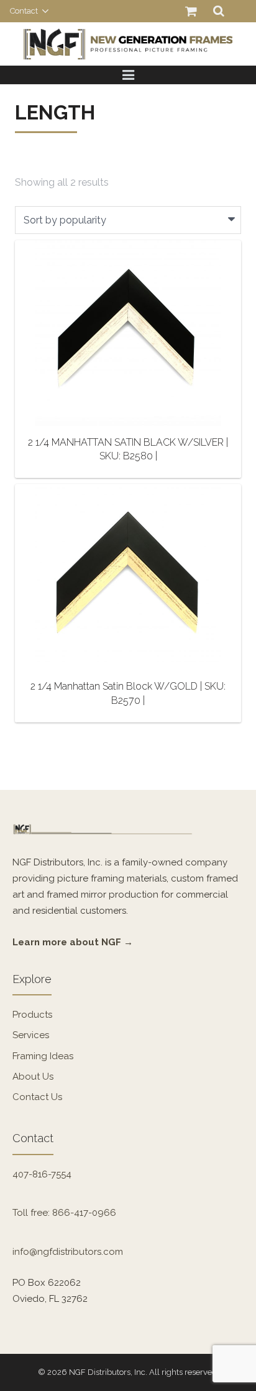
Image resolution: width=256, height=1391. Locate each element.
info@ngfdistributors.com (67, 1251)
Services (30, 1035)
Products (32, 1014)
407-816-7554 (41, 1174)
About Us (32, 1076)
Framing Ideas (42, 1056)
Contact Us (37, 1097)
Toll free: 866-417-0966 (64, 1212)
